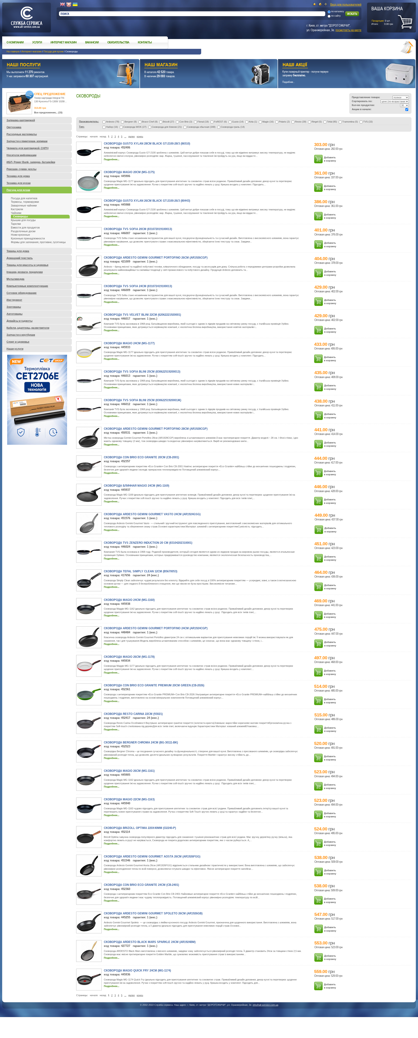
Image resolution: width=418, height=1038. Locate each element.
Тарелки (16, 223)
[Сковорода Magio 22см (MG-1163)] (89, 812)
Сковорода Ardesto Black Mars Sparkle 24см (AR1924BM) (150, 942)
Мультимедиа (15, 279)
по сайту (336, 15)
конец (140, 136)
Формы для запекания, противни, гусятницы (38, 242)
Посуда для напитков (24, 198)
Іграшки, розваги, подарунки (25, 272)
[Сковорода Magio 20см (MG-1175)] (89, 190)
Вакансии (92, 42)
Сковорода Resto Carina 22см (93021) (133, 714)
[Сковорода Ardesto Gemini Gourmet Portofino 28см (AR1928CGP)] (89, 446)
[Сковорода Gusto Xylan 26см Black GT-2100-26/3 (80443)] (89, 212)
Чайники (16, 213)
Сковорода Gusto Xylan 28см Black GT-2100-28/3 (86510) (147, 143)
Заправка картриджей (21, 120)
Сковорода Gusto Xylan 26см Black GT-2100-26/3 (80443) (147, 200)
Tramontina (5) (350, 121)
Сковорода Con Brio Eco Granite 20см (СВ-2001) (141, 457)
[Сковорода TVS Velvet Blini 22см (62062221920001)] (89, 330)
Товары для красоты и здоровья (27, 265)
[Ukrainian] (75, 4)
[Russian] (68, 4)
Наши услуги (65, 65)
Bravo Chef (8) (150, 121)
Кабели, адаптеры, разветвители (28, 327)
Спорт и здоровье (18, 341)
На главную (13, 51)
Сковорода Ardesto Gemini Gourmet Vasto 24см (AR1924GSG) (152, 514)
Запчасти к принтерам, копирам (27, 141)
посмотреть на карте (348, 30)
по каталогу (337, 11)
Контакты (145, 42)
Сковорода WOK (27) (135, 127)
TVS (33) (368, 121)
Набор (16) (112, 127)
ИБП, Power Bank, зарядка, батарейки (31, 162)
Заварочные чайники (24, 205)
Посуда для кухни (53, 51)
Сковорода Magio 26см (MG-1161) (129, 770)
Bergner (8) (131, 121)
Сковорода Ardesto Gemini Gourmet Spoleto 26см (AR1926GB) (153, 913)
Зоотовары (14, 307)
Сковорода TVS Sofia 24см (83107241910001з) (138, 286)
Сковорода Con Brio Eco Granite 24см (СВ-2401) (141, 884)
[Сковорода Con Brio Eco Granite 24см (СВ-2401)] (89, 898)
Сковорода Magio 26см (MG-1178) (129, 656)
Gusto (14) (238, 121)
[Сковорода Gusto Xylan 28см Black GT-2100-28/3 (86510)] (89, 155)
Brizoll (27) (168, 121)
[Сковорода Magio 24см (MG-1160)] (89, 613)
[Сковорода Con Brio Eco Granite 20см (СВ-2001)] (89, 470)
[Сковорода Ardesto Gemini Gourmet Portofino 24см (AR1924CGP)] (89, 646)
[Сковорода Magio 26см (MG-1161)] (89, 784)
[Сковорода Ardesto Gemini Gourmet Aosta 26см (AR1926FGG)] (89, 874)
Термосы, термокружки (25, 201)
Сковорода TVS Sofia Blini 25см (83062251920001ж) (142, 400)
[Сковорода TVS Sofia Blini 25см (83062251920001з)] (89, 382)
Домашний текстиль (20, 258)
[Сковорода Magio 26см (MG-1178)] (89, 671)
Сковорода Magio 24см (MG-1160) (129, 600)
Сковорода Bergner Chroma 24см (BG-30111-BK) (141, 742)
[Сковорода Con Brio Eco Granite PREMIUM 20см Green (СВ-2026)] (89, 699)
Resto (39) (300, 121)
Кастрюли (17, 209)
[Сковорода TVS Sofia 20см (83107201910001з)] (89, 240)
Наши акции (340, 65)
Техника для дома (18, 176)
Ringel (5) (317, 121)
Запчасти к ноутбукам (21, 334)
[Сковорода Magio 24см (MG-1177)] (89, 357)
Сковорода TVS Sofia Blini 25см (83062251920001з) (142, 371)
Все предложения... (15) (48, 112)
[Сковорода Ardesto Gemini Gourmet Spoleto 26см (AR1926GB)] (89, 930)
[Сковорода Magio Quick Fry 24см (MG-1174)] (89, 984)
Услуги (37, 42)
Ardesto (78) (112, 121)
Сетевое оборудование (22, 293)
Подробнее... (111, 159)
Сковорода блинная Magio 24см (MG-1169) (136, 485)
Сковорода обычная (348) (201, 127)
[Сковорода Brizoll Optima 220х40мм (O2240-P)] (89, 842)
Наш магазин (201, 65)
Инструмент (14, 300)
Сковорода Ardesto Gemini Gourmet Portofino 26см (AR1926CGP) (155, 257)
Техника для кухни (18, 183)
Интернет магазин (63, 42)
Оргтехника (14, 127)
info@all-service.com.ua (265, 1005)
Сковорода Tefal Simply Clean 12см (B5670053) (140, 571)
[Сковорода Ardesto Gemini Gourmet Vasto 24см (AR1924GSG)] (89, 532)
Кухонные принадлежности (28, 238)
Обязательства (118, 42)
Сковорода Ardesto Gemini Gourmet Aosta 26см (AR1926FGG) (152, 856)
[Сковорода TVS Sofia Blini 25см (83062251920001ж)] (89, 410)
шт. (387, 15)
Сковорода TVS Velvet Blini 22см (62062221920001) (142, 314)
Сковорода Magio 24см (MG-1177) (129, 343)
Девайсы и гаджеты (19, 320)
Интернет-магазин (31, 51)
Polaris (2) (284, 121)
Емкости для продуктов (25, 227)
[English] (62, 4)
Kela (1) (253, 121)
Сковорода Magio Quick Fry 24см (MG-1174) (137, 970)
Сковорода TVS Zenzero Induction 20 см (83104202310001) (148, 542)
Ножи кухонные (20, 234)
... (125, 136)
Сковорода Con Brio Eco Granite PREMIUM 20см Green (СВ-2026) (154, 685)
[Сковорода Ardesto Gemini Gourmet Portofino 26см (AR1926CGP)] (89, 275)
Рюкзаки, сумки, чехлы (21, 169)
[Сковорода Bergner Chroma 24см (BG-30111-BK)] (89, 757)
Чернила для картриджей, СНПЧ (27, 148)
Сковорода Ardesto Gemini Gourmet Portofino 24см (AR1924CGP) (155, 628)
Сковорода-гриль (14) (233, 127)
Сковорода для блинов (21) (167, 127)
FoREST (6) (220, 121)
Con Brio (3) (185, 121)
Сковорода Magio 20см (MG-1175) (129, 172)
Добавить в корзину (330, 159)
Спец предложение (50, 94)
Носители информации (21, 155)
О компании (15, 42)
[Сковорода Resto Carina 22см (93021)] (89, 727)
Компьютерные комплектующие (27, 286)
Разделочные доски (23, 231)
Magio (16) (268, 121)
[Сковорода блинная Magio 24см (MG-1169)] (89, 501)
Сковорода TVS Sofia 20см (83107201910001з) (138, 229)
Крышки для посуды (23, 220)
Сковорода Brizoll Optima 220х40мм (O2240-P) (140, 828)
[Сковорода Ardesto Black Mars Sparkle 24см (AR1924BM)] (89, 960)
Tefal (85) (332, 121)
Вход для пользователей (345, 4)
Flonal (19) (203, 121)
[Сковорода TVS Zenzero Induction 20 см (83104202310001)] (89, 553)
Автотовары (14, 313)
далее (131, 136)
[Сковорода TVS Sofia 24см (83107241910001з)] (89, 297)
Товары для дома (18, 251)
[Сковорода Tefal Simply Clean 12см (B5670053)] (89, 587)
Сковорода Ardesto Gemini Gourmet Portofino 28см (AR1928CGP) (155, 428)
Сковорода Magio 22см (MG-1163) (129, 799)
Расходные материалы (22, 134)
